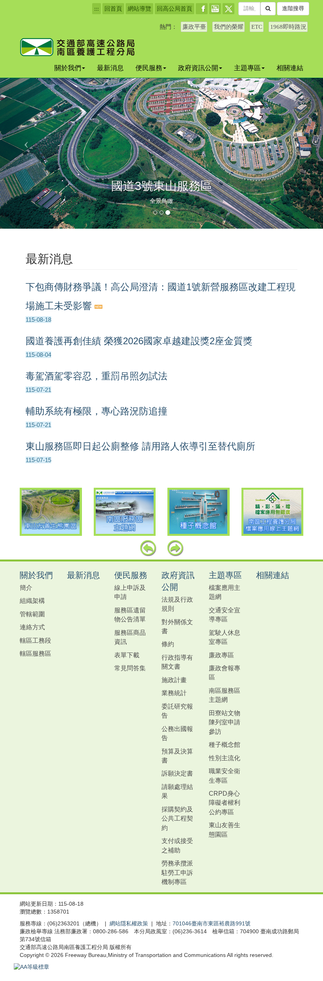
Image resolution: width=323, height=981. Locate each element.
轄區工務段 (35, 640)
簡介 (26, 587)
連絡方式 (32, 626)
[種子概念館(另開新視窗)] (198, 511)
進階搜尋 (293, 8)
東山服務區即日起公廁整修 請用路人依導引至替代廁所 (140, 446)
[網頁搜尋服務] (268, 8)
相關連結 (290, 68)
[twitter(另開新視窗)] (228, 8)
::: (96, 9)
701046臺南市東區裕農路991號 (212, 923)
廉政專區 (221, 654)
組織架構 (32, 600)
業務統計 (174, 692)
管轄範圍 (32, 613)
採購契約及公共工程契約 (177, 818)
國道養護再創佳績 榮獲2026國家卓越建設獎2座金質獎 (139, 341)
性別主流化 (224, 757)
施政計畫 (174, 679)
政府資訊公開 (198, 68)
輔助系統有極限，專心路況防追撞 (96, 411)
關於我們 (67, 68)
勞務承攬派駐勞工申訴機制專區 (177, 872)
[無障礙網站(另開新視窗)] (31, 967)
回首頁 (113, 9)
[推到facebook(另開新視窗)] (202, 8)
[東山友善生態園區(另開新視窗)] (51, 511)
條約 (168, 643)
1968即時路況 (288, 27)
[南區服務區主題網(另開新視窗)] (125, 511)
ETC (256, 27)
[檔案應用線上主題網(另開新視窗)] (272, 511)
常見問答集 (130, 667)
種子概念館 (224, 744)
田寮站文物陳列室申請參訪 (224, 722)
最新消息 (110, 68)
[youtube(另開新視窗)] (215, 8)
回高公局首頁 (174, 9)
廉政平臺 (194, 27)
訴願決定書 (177, 773)
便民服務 (149, 68)
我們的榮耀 (228, 27)
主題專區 (247, 68)
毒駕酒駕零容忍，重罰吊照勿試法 (96, 376)
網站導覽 (139, 9)
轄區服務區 (35, 653)
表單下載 (126, 654)
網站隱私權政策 (129, 923)
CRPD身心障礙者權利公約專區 (224, 802)
